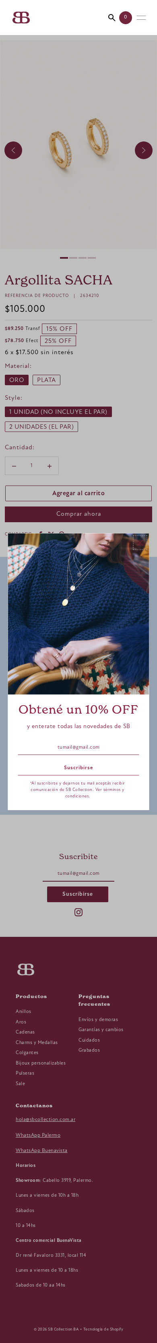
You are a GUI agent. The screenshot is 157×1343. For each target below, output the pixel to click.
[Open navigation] (141, 17)
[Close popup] (140, 542)
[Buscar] (112, 17)
